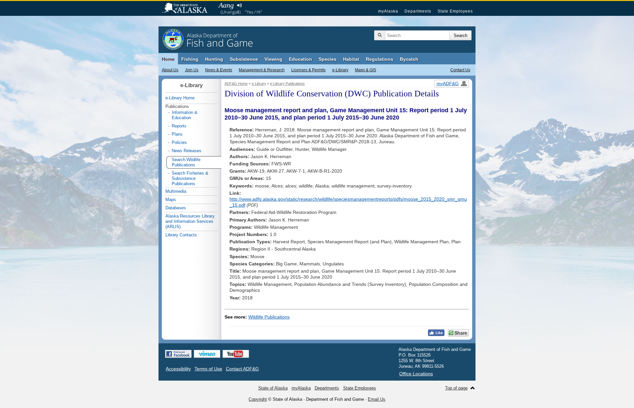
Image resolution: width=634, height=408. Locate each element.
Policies (179, 142)
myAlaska (388, 11)
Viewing (273, 59)
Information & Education (184, 115)
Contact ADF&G (242, 368)
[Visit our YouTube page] (236, 354)
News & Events (218, 70)
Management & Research (262, 70)
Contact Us (460, 70)
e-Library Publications (287, 83)
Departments (418, 11)
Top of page (456, 388)
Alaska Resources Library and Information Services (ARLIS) (190, 221)
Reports (179, 125)
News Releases (186, 150)
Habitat (351, 59)
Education (300, 59)
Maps (170, 199)
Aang (226, 5)
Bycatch (409, 59)
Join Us (191, 70)
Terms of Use (208, 368)
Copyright (258, 399)
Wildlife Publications (269, 317)
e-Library (340, 70)
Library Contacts (181, 234)
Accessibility (178, 368)
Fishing (189, 59)
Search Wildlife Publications (186, 162)
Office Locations (416, 373)
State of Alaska (188, 9)
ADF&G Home (236, 83)
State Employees (455, 11)
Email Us (376, 399)
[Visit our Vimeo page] (207, 354)
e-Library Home (179, 97)
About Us (170, 70)
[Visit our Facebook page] (178, 354)
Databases (175, 207)
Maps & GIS (365, 70)
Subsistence (244, 59)
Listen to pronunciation (239, 5)
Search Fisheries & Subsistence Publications (190, 178)
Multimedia (175, 191)
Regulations (379, 59)
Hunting (214, 59)
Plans (177, 134)
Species (327, 59)
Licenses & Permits (308, 70)
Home (168, 59)
